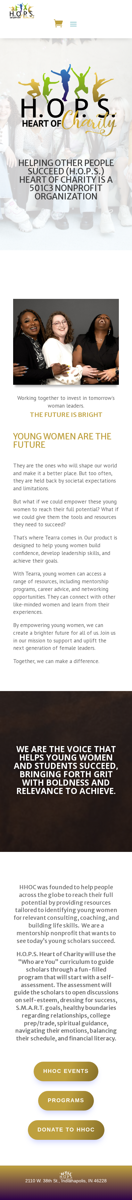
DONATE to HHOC (66, 1130)
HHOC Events (66, 1071)
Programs (66, 1100)
